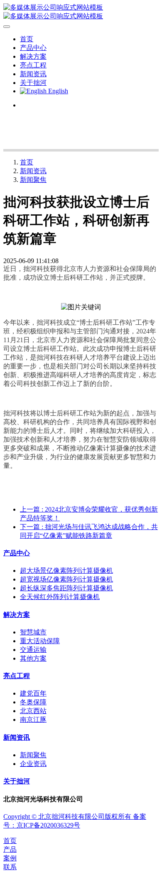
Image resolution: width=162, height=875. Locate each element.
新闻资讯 (33, 170)
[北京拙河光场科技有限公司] (81, 12)
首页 (26, 38)
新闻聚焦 (33, 179)
